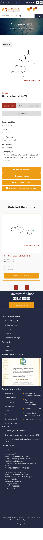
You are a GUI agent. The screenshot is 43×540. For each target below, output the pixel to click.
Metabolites (9, 406)
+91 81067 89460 (11, 488)
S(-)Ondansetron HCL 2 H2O (17, 256)
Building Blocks (11, 423)
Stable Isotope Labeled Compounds (10, 400)
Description (9, 106)
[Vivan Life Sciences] (11, 9)
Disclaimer (28, 524)
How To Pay (34, 106)
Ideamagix (29, 520)
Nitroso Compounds (33, 419)
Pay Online (20, 305)
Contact (8, 329)
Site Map (8, 333)
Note (21, 106)
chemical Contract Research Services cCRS (22, 435)
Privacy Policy (16, 524)
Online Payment (11, 325)
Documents (21, 114)
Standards (6, 93)
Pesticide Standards (33, 409)
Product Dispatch (11, 321)
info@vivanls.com (11, 450)
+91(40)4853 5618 (14, 486)
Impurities (8, 411)
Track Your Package (12, 338)
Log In (7, 346)
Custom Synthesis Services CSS (17, 431)
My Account (9, 350)
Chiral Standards (11, 419)
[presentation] (16, 287)
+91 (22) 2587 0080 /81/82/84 (18, 468)
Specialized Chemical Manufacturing (30, 402)
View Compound (21, 275)
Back (7, 44)
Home (12, 28)
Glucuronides (10, 415)
